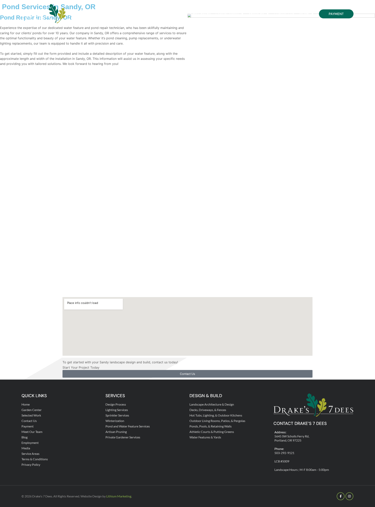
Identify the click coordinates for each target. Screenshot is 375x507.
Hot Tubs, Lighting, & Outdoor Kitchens (215, 415)
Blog (24, 437)
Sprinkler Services (117, 415)
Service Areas (30, 453)
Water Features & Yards (205, 437)
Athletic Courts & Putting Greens (211, 432)
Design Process (115, 404)
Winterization (114, 421)
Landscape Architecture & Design (211, 404)
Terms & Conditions (34, 459)
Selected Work (31, 415)
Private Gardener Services (122, 437)
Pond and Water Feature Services (127, 426)
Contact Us (284, 14)
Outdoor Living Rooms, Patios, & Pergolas (217, 421)
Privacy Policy (30, 464)
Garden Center (197, 14)
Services (256, 14)
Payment (336, 14)
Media (25, 448)
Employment (30, 442)
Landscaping (227, 14)
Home (174, 14)
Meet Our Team (31, 432)
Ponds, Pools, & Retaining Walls (210, 426)
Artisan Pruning (116, 432)
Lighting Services (116, 410)
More (304, 14)
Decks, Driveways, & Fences (207, 410)
